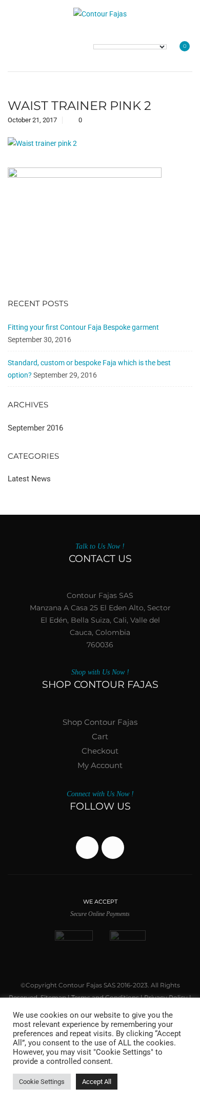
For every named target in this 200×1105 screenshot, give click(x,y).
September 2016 (35, 428)
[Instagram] (113, 847)
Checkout (100, 751)
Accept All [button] (96, 1081)
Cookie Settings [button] (42, 1081)
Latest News (29, 478)
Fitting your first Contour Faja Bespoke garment (83, 327)
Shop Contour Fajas (100, 722)
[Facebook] (87, 847)
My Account (100, 765)
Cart (100, 736)
